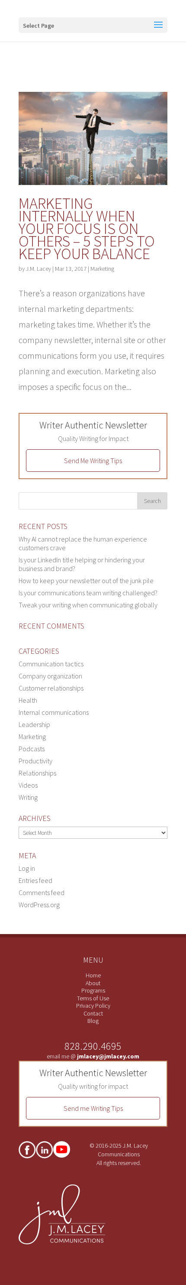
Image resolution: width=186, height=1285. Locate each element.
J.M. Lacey (38, 269)
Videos (28, 785)
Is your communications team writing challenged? (88, 592)
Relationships (37, 773)
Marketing (102, 269)
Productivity (35, 760)
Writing (28, 797)
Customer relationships (51, 688)
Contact (93, 1013)
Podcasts (32, 748)
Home (93, 975)
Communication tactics (51, 663)
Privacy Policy (93, 1005)
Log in (27, 868)
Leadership (34, 724)
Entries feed (35, 880)
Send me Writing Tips (93, 1108)
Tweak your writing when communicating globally (88, 604)
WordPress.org (39, 904)
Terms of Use (93, 998)
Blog (93, 1021)
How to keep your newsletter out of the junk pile (86, 580)
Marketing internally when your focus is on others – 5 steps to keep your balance (87, 228)
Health (28, 700)
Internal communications (54, 712)
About (93, 983)
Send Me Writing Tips (93, 460)
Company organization (50, 676)
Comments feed (41, 892)
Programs (93, 990)
